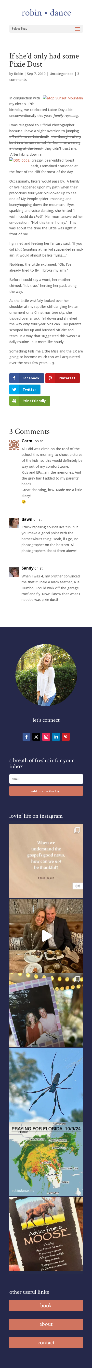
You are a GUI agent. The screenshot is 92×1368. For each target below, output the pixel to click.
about (46, 1324)
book (46, 1305)
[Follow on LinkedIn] (56, 737)
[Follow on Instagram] (46, 737)
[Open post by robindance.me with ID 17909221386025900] (46, 936)
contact (46, 1342)
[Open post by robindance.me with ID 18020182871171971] (46, 1234)
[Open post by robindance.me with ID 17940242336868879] (46, 1159)
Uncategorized (61, 73)
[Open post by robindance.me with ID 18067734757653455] (46, 1085)
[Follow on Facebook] (26, 737)
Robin (18, 73)
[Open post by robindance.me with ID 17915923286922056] (46, 1010)
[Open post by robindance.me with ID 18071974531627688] (46, 861)
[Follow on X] (36, 737)
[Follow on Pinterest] (66, 737)
